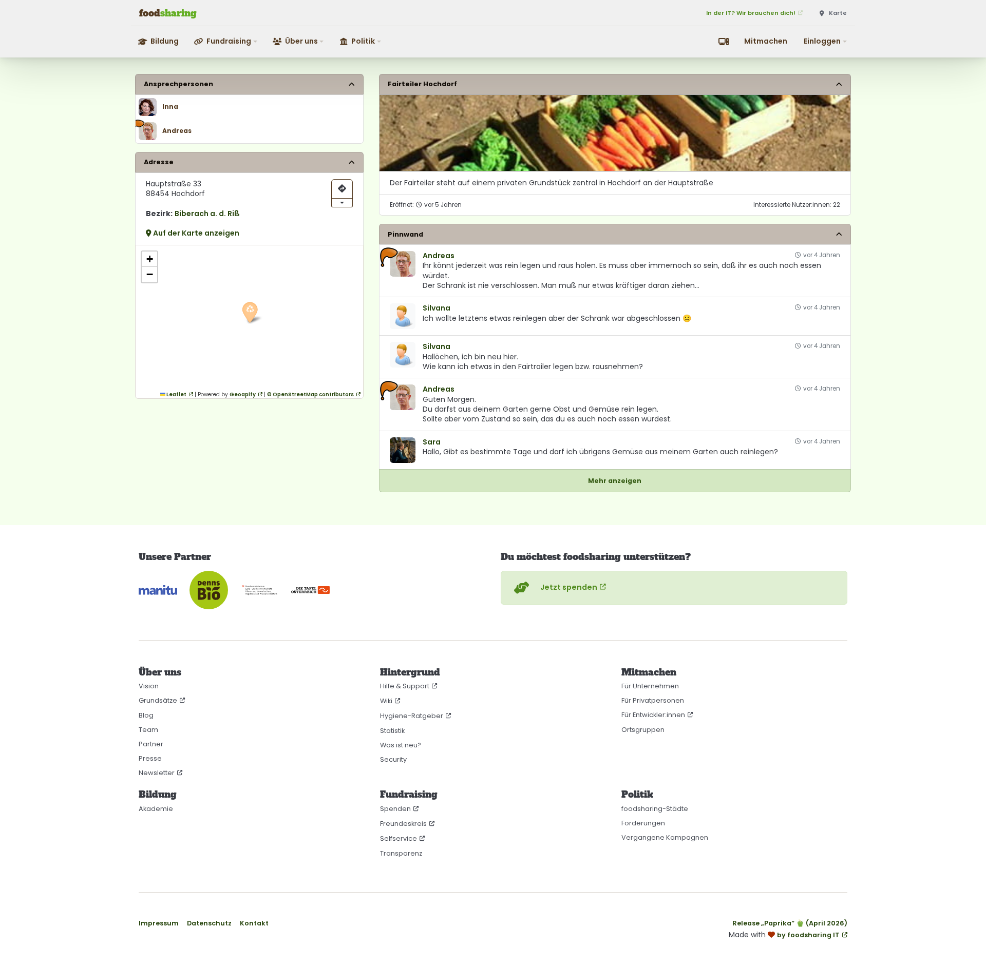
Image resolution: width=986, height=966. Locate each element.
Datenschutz (209, 923)
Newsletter (157, 772)
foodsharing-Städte (654, 808)
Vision (149, 686)
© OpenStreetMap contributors (310, 394)
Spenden (395, 808)
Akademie (156, 808)
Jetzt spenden (568, 587)
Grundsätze (158, 700)
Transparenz (401, 853)
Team (148, 729)
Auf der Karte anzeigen (195, 233)
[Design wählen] (723, 41)
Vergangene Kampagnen (664, 837)
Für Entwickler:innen (653, 714)
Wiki (386, 701)
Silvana (436, 308)
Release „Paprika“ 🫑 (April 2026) (789, 923)
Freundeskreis (403, 823)
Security (393, 759)
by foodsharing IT (808, 935)
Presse (150, 758)
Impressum (159, 923)
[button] (226, 41)
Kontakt (254, 923)
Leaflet (175, 394)
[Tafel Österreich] (310, 590)
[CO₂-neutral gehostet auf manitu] (158, 590)
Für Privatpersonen (652, 700)
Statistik (392, 730)
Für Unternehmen (650, 686)
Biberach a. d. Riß (207, 213)
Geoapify (243, 394)
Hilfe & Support (404, 686)
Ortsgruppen (643, 729)
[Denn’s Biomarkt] (208, 590)
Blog (146, 715)
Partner (151, 744)
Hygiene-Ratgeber (411, 715)
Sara (432, 442)
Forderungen (643, 823)
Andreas (438, 256)
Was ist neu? (400, 745)
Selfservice (398, 838)
